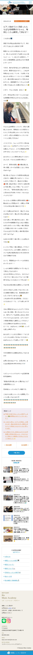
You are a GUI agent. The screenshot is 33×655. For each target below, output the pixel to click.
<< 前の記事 (8, 445)
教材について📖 (10, 568)
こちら (10, 608)
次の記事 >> (25, 445)
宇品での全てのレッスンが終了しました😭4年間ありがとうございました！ (16, 416)
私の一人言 (8, 576)
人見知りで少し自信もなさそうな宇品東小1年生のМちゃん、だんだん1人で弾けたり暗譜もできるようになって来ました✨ (16, 435)
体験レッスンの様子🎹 (12, 560)
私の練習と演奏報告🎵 (12, 580)
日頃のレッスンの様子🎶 (22, 21)
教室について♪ (9, 564)
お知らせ (7, 556)
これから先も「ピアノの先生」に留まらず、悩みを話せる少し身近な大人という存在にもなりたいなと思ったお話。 (16, 425)
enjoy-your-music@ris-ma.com (9, 639)
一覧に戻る (16, 452)
